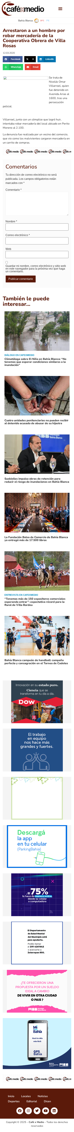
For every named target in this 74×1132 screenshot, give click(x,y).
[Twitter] (37, 1110)
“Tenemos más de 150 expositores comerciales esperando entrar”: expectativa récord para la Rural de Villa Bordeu (34, 602)
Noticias (43, 1096)
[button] (60, 8)
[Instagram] (28, 1110)
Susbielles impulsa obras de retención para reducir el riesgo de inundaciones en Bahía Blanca (36, 480)
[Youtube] (45, 1110)
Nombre (11, 221)
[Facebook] (19, 1110)
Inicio (11, 1096)
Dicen (47, 1101)
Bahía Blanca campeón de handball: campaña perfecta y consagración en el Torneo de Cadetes (36, 661)
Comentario (14, 189)
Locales (26, 1096)
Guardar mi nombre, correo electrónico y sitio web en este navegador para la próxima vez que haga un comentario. (36, 269)
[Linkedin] (54, 1110)
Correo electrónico (18, 235)
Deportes (14, 1101)
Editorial (32, 1101)
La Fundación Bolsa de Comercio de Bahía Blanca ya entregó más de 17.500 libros (36, 538)
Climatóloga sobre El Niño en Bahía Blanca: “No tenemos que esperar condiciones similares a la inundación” (35, 362)
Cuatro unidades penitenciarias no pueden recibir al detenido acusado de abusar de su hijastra (36, 422)
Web (8, 249)
